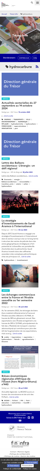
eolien (26, 184)
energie (17, 179)
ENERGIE (7, 119)
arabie (6, 337)
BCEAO (6, 400)
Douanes (5, 341)
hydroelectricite (17, 124)
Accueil (4, 14)
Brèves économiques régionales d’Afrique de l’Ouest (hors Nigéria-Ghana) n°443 (19, 380)
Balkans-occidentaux (9, 182)
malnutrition (16, 403)
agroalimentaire (28, 339)
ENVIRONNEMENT (8, 122)
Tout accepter (31, 462)
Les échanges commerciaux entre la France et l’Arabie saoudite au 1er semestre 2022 (18, 299)
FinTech (15, 400)
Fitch (28, 400)
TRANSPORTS (18, 119)
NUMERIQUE (22, 122)
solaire (18, 184)
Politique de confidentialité (20, 454)
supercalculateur (20, 126)
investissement (22, 260)
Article (5, 99)
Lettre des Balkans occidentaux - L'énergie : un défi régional (18, 165)
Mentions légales (24, 452)
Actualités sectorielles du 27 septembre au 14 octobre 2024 (19, 105)
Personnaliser (27, 466)
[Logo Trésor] (18, 6)
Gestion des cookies (28, 456)
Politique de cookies (12, 456)
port (16, 128)
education (5, 403)
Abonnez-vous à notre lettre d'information (20, 414)
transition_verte (7, 184)
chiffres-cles (24, 58)
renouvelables (24, 182)
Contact (13, 452)
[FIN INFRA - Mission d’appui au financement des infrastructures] (20, 444)
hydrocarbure (31, 124)
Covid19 (26, 403)
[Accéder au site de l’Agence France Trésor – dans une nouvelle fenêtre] (20, 428)
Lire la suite (8, 116)
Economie (8, 179)
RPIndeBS (5, 124)
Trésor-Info (14, 14)
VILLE (28, 119)
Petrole (17, 339)
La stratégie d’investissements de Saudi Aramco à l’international (18, 223)
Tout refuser (14, 466)
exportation (28, 337)
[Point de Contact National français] (20, 436)
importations (16, 337)
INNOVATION (7, 128)
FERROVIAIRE (7, 126)
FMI (21, 400)
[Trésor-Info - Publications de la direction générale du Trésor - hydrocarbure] (37, 66)
